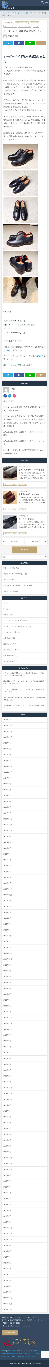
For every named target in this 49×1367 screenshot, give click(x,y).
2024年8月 (7, 778)
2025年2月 (7, 760)
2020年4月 (7, 1064)
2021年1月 (7, 1012)
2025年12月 (7, 725)
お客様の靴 (34, 22)
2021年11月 (7, 959)
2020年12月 (7, 1017)
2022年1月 (7, 947)
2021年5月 (7, 988)
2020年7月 (7, 1047)
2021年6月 (7, 982)
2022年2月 (7, 941)
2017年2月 (7, 1286)
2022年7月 (7, 912)
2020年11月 (7, 1023)
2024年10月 (7, 772)
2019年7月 (7, 1117)
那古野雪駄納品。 (9, 579)
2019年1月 (7, 1152)
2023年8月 (7, 842)
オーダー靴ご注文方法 (37, 1351)
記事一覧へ (24, 549)
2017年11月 (7, 1234)
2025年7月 (7, 749)
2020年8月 (7, 1041)
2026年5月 (7, 720)
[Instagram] (14, 396)
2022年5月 (7, 924)
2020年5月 (7, 1058)
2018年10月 (7, 1169)
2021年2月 (7, 1006)
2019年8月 (7, 1111)
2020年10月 (7, 1029)
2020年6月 (7, 1052)
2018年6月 (7, 1193)
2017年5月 (7, 1269)
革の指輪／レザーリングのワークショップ (18, 681)
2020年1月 (7, 1082)
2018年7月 (7, 1187)
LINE (30, 43)
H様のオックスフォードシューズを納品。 (18, 585)
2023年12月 (7, 819)
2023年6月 (7, 854)
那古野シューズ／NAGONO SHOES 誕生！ (18, 697)
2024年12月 (7, 766)
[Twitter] (9, 396)
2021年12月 (7, 953)
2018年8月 (7, 1181)
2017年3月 (7, 1280)
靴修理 (5, 615)
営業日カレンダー (9, 8)
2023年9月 (7, 836)
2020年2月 (7, 1076)
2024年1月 (7, 813)
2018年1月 (7, 1222)
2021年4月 (7, 994)
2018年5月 (7, 1198)
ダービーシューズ (10, 26)
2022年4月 (7, 930)
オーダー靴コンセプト (20, 1351)
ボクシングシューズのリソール (14, 620)
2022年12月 (7, 889)
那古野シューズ (9, 644)
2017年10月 (7, 1239)
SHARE (19, 43)
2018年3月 (7, 1210)
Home (4, 1351)
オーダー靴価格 (7, 1353)
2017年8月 (7, 1251)
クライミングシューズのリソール (15, 626)
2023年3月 (7, 871)
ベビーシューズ (9, 655)
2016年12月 (7, 1298)
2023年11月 (7, 825)
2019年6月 (7, 1123)
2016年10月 (7, 1310)
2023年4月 (7, 866)
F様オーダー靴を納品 (11, 568)
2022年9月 (7, 901)
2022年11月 (7, 895)
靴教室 (38, 1353)
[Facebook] (5, 396)
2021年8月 (7, 971)
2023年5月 (7, 860)
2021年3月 (7, 1000)
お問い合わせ (10, 1333)
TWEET (8, 43)
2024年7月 (7, 784)
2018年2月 (7, 1216)
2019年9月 (7, 1105)
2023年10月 (7, 831)
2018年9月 (7, 1175)
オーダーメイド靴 (21, 22)
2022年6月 (7, 918)
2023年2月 (7, 877)
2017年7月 (7, 1257)
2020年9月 (7, 1035)
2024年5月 (7, 790)
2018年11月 (7, 1164)
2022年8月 (7, 906)
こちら (39, 356)
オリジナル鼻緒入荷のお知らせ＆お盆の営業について (22, 673)
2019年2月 (7, 1146)
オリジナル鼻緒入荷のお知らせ (14, 675)
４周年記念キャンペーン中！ (13, 706)
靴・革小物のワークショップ (24, 1353)
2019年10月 (7, 1099)
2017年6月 (7, 1263)
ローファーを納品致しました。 (14, 689)
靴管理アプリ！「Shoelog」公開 (15, 574)
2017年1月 (7, 1292)
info (4, 603)
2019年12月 (7, 1088)
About (9, 1351)
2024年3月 (7, 801)
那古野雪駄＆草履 (9, 650)
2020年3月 (7, 1070)
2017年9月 (7, 1245)
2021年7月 (7, 977)
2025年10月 (7, 737)
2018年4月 (7, 1204)
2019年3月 (7, 1140)
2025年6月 (7, 755)
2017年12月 (7, 1228)
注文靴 (36, 26)
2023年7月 (7, 848)
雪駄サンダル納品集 (10, 591)
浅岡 (10, 36)
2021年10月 (7, 965)
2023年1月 (7, 883)
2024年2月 (7, 807)
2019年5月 (7, 1128)
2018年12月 (7, 1158)
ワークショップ (9, 661)
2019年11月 (7, 1093)
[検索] (45, 557)
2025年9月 (7, 743)
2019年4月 (7, 1134)
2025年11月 (7, 731)
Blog (5, 609)
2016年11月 (7, 1304)
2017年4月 (7, 1274)
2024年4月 (7, 795)
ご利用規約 (20, 1356)
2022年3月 (7, 936)
